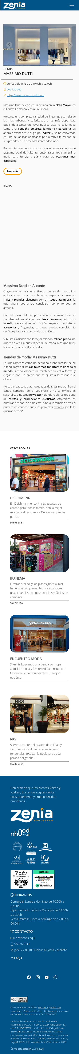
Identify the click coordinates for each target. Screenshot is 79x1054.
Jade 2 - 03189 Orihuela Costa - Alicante (40, 950)
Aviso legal (43, 1007)
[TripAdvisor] (21, 879)
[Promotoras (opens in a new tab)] (20, 832)
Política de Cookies (32, 1011)
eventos (59, 407)
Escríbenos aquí (24, 938)
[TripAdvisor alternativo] (43, 879)
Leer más (12, 171)
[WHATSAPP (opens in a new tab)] (55, 977)
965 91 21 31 (16, 522)
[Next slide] (70, 45)
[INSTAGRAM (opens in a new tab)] (38, 977)
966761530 (21, 944)
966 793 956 (16, 602)
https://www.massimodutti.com (25, 95)
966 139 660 (14, 89)
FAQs (18, 958)
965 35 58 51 (16, 763)
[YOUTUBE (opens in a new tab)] (46, 977)
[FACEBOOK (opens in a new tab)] (29, 977)
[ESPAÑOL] (14, 5)
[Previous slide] (9, 45)
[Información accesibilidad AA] (19, 999)
